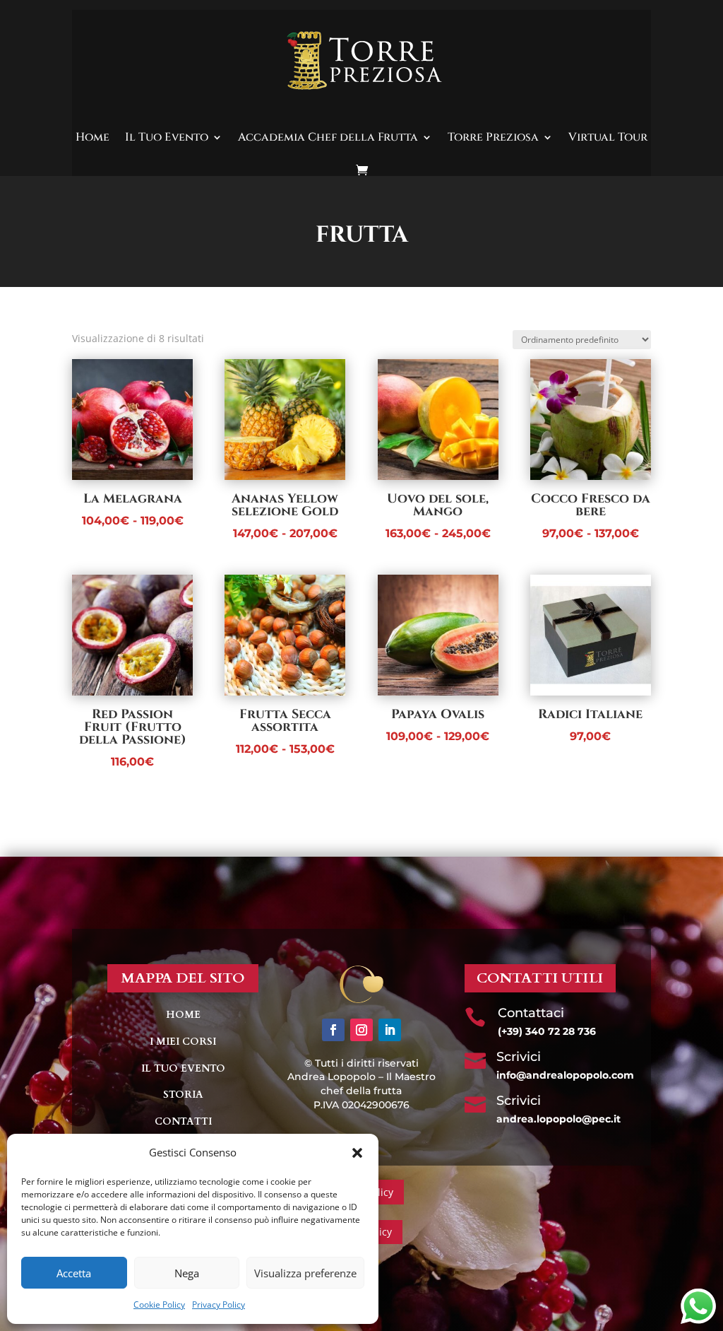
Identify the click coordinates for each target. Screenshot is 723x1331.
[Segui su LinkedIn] (389, 1030)
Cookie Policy (159, 1304)
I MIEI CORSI (183, 1041)
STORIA (183, 1094)
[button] (357, 1153)
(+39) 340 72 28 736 (547, 1031)
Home (92, 137)
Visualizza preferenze (305, 1273)
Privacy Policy (218, 1304)
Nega (186, 1273)
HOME (183, 1014)
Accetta (73, 1273)
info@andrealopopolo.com (565, 1075)
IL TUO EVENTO (183, 1068)
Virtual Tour (607, 137)
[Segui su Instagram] (361, 1030)
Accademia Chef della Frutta (328, 137)
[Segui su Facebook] (333, 1030)
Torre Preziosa (493, 137)
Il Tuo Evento (166, 137)
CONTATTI (183, 1121)
